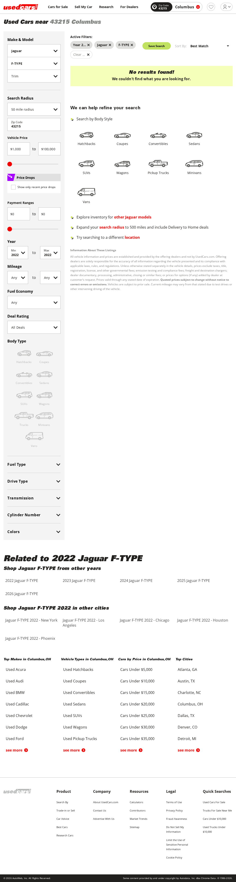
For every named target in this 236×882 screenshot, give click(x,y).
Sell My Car (83, 7)
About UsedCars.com (105, 802)
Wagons (122, 173)
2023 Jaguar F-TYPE (79, 580)
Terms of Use (174, 802)
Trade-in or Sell (65, 810)
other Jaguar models (132, 217)
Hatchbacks (86, 144)
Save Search (156, 46)
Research (106, 7)
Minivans (194, 173)
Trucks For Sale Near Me (217, 810)
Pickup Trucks (158, 173)
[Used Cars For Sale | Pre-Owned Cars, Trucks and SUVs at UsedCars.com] (20, 7)
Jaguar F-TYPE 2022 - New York (31, 620)
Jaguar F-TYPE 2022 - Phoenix (30, 638)
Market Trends (138, 818)
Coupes (122, 144)
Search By (62, 802)
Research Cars (64, 835)
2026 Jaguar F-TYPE (21, 593)
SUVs (86, 173)
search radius (111, 227)
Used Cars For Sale (214, 802)
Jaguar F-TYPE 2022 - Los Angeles (83, 623)
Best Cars (62, 827)
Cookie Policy (174, 857)
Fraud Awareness (176, 818)
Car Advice (62, 818)
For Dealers (129, 7)
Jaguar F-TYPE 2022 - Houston (202, 620)
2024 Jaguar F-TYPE (136, 580)
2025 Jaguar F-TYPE (193, 580)
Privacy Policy (174, 810)
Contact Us (99, 810)
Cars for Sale (58, 7)
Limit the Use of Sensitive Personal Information (177, 844)
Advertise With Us (103, 818)
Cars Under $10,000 (214, 818)
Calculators (136, 802)
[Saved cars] (211, 7)
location (132, 237)
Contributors (137, 810)
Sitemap (134, 827)
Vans (86, 202)
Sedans (194, 144)
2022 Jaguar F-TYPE (21, 580)
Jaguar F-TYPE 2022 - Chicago (144, 620)
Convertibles (158, 144)
